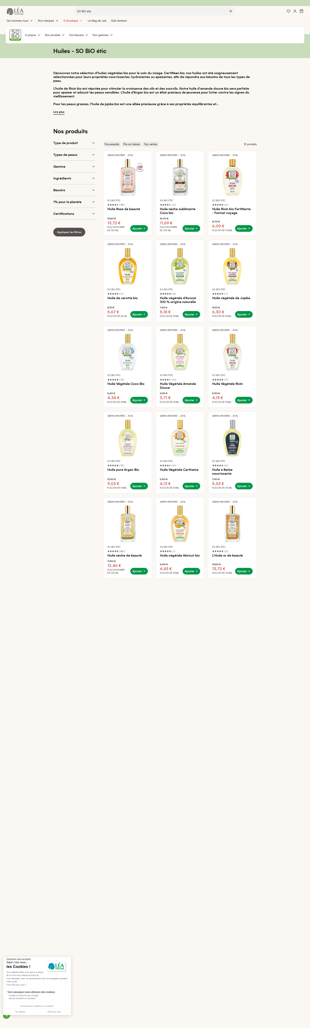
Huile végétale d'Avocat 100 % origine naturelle (178, 300)
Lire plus (58, 112)
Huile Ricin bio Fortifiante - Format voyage (231, 211)
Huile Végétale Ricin (227, 384)
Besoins (59, 190)
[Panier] (301, 11)
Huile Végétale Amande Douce (178, 386)
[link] (288, 11)
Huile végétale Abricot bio (180, 555)
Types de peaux (65, 155)
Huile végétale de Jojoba (231, 298)
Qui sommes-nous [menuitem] (17, 20)
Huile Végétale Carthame (179, 470)
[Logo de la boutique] (15, 11)
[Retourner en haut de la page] (300, 581)
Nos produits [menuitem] (52, 35)
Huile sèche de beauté (124, 555)
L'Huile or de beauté (227, 555)
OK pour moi (54, 1011)
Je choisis (20, 1011)
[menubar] (155, 20)
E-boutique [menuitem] (71, 20)
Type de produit (65, 143)
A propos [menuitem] (30, 35)
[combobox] (154, 11)
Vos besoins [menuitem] (76, 35)
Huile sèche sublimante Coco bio (178, 211)
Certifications (63, 214)
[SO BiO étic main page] (15, 35)
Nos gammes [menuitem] (100, 35)
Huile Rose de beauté (123, 209)
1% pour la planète (67, 202)
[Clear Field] (230, 11)
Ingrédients (62, 178)
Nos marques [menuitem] (46, 20)
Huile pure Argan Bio (123, 470)
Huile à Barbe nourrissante (222, 471)
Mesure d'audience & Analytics (22, 998)
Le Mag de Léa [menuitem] (97, 20)
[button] (7, 1015)
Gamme (59, 166)
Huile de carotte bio (122, 298)
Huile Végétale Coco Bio (125, 384)
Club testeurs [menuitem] (119, 20)
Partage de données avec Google (24, 995)
